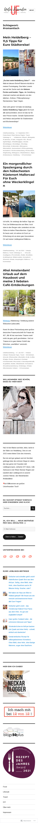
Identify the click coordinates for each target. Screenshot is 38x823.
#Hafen (23, 255)
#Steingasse (15, 153)
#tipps (33, 153)
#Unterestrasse (7, 155)
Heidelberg (16, 155)
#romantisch (7, 150)
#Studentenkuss (25, 153)
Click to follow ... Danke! (14, 537)
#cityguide (19, 139)
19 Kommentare (26, 155)
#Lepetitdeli (6, 363)
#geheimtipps (7, 142)
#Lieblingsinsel (7, 257)
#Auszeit (27, 253)
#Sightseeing (7, 153)
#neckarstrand (16, 148)
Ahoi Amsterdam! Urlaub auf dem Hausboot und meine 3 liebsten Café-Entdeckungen (18, 278)
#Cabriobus (6, 139)
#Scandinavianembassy (10, 366)
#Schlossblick (29, 150)
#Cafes (13, 139)
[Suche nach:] (17, 508)
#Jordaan (24, 359)
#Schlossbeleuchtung (18, 150)
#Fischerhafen (15, 255)
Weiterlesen (7, 127)
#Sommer (6, 259)
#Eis (24, 139)
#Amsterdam (30, 355)
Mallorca (5, 253)
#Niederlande (20, 363)
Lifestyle (28, 250)
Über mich (6, 807)
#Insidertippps (7, 144)
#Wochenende (7, 368)
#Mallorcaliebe (17, 257)
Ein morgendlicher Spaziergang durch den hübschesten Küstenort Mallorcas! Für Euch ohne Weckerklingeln (19, 174)
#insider (25, 142)
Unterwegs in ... (7, 137)
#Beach (24, 137)
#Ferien (11, 359)
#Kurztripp (24, 144)
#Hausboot (17, 359)
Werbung (6, 321)
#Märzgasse (23, 146)
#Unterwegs (22, 366)
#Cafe (27, 357)
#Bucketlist (21, 357)
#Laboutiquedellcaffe (27, 361)
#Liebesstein (15, 146)
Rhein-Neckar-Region (18, 135)
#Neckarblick (7, 148)
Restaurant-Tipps (14, 355)
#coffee (32, 357)
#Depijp (5, 359)
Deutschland (7, 135)
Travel (28, 135)
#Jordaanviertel (8, 361)
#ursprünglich (19, 259)
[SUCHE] (33, 508)
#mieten (13, 363)
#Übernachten (13, 357)
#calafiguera (7, 255)
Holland (28, 352)
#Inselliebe (29, 255)
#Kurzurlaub (6, 146)
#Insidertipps (16, 144)
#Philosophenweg (27, 148)
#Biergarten (31, 137)
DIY (4, 802)
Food (5, 787)
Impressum (7, 812)
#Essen (29, 139)
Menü (31, 10)
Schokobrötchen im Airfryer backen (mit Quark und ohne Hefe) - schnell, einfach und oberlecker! (22, 629)
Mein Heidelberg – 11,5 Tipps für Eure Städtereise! (17, 41)
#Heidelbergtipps (17, 142)
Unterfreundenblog (8, 133)
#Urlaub (12, 259)
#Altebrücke (17, 137)
